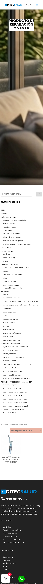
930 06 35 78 (16, 499)
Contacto (7, 569)
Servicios (6, 566)
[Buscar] (39, 194)
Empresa (6, 560)
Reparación (8, 557)
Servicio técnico (9, 563)
